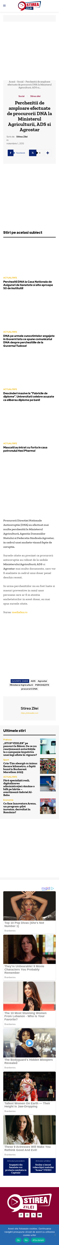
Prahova (7, 740)
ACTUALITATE (10, 278)
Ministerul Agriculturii (21, 685)
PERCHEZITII (42, 685)
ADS (33, 681)
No (26, 1240)
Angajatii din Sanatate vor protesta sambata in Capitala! (16, 1168)
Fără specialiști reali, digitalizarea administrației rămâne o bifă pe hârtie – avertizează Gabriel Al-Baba (19, 788)
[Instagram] (27, 1215)
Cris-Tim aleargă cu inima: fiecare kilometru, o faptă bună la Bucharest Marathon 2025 (20, 767)
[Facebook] (21, 1215)
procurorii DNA (29, 688)
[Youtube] (39, 1215)
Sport (6, 760)
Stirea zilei (35, 96)
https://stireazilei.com (29, 713)
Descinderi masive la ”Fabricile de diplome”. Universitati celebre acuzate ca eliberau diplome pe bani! (28, 396)
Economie (8, 800)
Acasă (12, 81)
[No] (55, 1234)
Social (20, 81)
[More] (47, 153)
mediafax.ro (19, 612)
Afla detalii (38, 1240)
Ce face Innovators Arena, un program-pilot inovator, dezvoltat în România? (19, 808)
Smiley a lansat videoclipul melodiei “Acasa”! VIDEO (43, 1167)
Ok (18, 1240)
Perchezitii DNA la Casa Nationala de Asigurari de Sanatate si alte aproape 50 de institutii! (28, 285)
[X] (33, 1215)
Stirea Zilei (22, 136)
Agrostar (42, 681)
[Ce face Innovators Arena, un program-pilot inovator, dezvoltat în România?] (48, 806)
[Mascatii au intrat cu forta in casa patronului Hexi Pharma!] (29, 423)
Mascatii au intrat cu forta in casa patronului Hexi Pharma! (25, 449)
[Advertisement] (29, 51)
